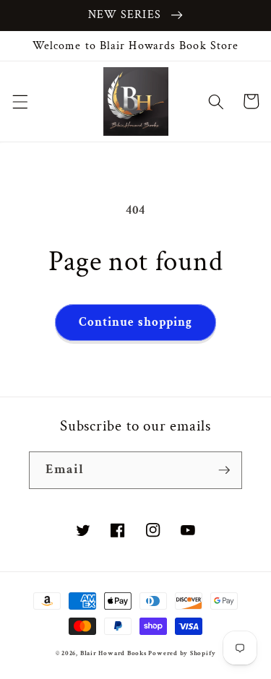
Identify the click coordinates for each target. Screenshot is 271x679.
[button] (19, 101)
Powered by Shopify (181, 653)
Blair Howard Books (113, 653)
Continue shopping (136, 322)
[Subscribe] (224, 470)
